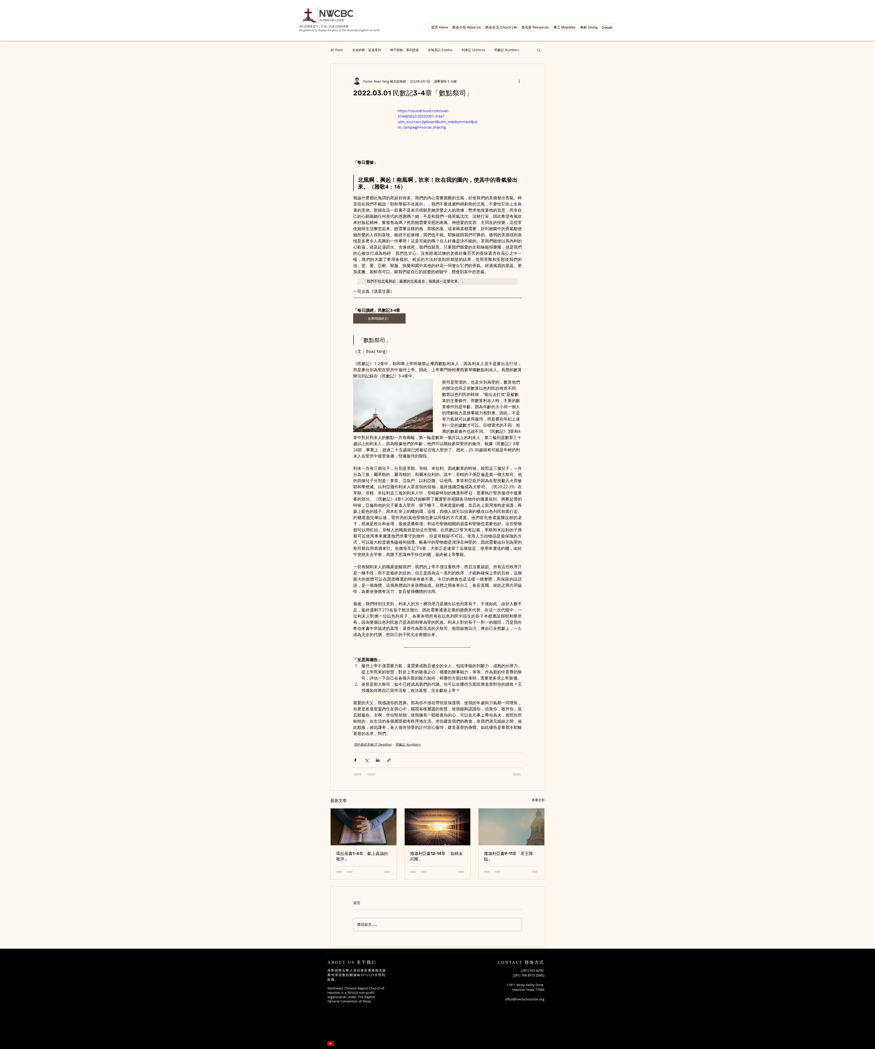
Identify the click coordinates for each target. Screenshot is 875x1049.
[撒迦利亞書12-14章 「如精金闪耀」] (438, 826)
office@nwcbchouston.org (524, 966)
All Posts (336, 50)
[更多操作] (519, 81)
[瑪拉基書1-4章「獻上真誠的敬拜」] (363, 826)
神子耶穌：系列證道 (404, 50)
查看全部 (538, 800)
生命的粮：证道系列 (366, 50)
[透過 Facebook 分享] (355, 760)
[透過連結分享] (389, 760)
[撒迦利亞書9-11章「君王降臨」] (511, 826)
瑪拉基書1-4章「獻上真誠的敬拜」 (362, 856)
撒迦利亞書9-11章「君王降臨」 (508, 856)
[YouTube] (330, 1011)
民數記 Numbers (506, 50)
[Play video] (437, 130)
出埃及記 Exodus (440, 50)
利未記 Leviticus (473, 50)
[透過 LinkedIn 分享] (378, 760)
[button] (539, 50)
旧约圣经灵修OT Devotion (373, 744)
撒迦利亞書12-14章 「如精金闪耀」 (436, 856)
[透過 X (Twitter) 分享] (366, 760)
